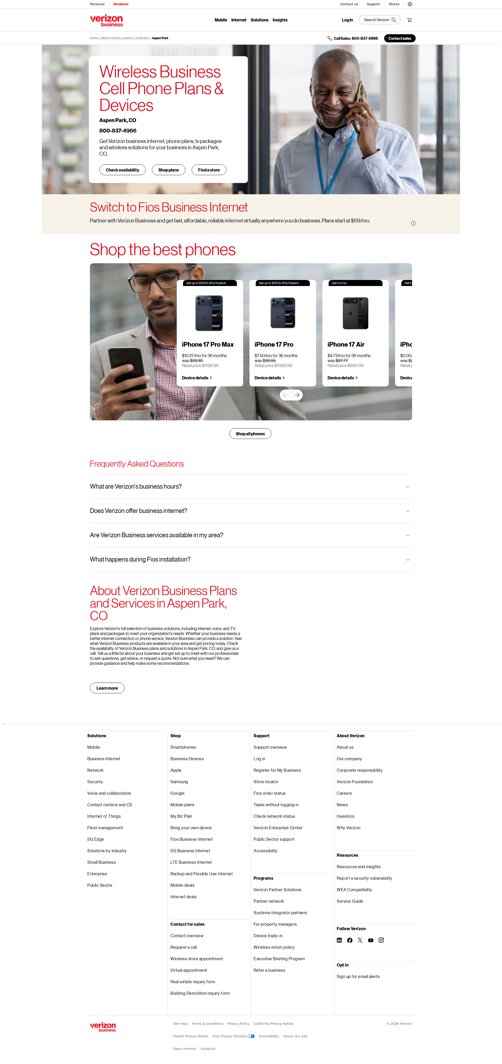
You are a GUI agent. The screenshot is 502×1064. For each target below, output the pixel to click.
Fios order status (270, 793)
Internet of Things (104, 816)
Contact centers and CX (109, 804)
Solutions (260, 19)
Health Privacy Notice (190, 1036)
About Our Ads (295, 1036)
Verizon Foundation (355, 781)
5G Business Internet (190, 850)
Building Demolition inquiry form (200, 993)
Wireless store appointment (196, 958)
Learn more (107, 687)
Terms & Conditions (207, 1024)
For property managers (275, 924)
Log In (347, 20)
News (342, 804)
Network (95, 770)
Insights (280, 19)
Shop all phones (250, 433)
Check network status (274, 816)
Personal (97, 4)
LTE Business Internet (191, 862)
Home (94, 38)
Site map (180, 1024)
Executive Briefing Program (279, 958)
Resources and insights (359, 866)
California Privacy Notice (273, 1024)
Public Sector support (274, 839)
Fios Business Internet (191, 839)
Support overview (270, 747)
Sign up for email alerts (358, 976)
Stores (394, 4)
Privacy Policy (238, 1024)
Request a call (183, 947)
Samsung (179, 781)
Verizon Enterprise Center (278, 827)
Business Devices (187, 758)
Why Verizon (349, 827)
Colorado (142, 38)
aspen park (160, 38)
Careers (344, 793)
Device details (195, 377)
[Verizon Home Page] (103, 1027)
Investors (346, 816)
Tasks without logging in (276, 804)
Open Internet (184, 1049)
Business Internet (104, 758)
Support (373, 4)
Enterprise (97, 873)
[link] (285, 395)
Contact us (349, 4)
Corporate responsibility (360, 770)
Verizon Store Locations (117, 38)
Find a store (209, 169)
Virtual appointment (188, 970)
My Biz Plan (181, 816)
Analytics (208, 1049)
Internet (239, 19)
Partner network (269, 901)
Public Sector (100, 885)
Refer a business (269, 970)
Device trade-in (268, 935)
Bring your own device (191, 827)
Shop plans (168, 169)
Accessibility (266, 850)
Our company (349, 758)
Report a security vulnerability (364, 878)
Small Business (101, 862)
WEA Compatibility (354, 889)
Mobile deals (182, 885)
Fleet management (105, 827)
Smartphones (183, 747)
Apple (176, 770)
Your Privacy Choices (229, 1036)
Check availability (122, 169)
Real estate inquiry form (192, 981)
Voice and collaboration (109, 793)
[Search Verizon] (380, 19)
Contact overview (186, 935)
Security (95, 781)
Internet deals (183, 896)
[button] (410, 3)
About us (345, 747)
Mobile (221, 19)
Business (120, 4)
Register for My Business (277, 770)
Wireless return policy (274, 947)
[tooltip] (413, 223)
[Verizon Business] (106, 20)
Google (177, 793)
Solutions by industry (107, 850)
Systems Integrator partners (280, 912)
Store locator (266, 781)
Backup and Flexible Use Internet (201, 873)
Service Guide (350, 901)
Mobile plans (182, 804)
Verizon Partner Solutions (277, 889)
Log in (259, 758)
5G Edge (95, 839)
